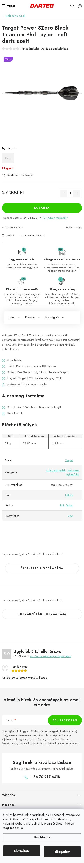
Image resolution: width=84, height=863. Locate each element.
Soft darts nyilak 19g (72, 472)
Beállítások (42, 837)
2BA (70, 516)
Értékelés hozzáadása (42, 568)
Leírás (12, 317)
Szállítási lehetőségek (20, 175)
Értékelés (30, 317)
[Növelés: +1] (76, 193)
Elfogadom (62, 852)
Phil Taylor (66, 505)
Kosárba (42, 208)
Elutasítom (21, 851)
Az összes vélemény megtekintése (50, 656)
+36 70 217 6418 (45, 776)
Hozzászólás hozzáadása (42, 614)
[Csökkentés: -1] (63, 193)
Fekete (69, 495)
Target (78, 227)
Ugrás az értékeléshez (54, 49)
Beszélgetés (52, 317)
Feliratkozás (65, 720)
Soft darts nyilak (56, 470)
